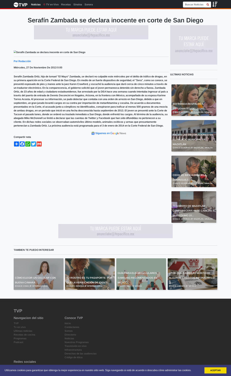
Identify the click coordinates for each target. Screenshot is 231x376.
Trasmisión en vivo (75, 346)
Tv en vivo (20, 327)
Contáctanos (72, 327)
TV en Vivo (52, 4)
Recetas (66, 4)
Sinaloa (77, 4)
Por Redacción (22, 61)
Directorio (70, 334)
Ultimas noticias (23, 331)
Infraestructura (73, 349)
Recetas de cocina (24, 334)
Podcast (18, 342)
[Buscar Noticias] (208, 5)
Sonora (89, 4)
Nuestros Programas (77, 342)
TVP (16, 323)
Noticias (36, 4)
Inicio (68, 323)
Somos (69, 331)
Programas (20, 338)
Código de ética (73, 357)
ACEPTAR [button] (215, 370)
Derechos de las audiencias (81, 353)
